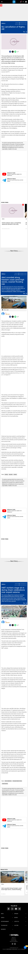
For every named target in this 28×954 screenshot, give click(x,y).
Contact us (13, 938)
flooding (6, 474)
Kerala (3, 23)
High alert (10, 474)
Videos (3, 218)
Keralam (15, 474)
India (26, 218)
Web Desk (7, 314)
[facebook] (10, 52)
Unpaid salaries (5, 783)
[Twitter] (13, 52)
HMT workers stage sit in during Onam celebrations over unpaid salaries (13, 590)
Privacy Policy (13, 940)
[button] (2, 2)
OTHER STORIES (4, 202)
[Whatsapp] (15, 52)
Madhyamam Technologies (12, 949)
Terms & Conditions (14, 941)
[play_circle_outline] (12, 210)
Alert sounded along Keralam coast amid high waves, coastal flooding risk (12, 280)
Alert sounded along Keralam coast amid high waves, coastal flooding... (11, 888)
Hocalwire (23, 949)
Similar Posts (4, 869)
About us (13, 937)
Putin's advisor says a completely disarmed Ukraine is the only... (11, 223)
